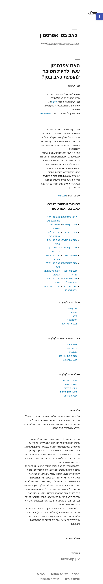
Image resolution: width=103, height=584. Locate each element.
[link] (99, 16)
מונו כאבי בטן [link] (71, 255)
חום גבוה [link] (73, 352)
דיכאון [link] (74, 316)
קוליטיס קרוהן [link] (71, 232)
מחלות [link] (76, 574)
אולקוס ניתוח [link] (71, 384)
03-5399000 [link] (46, 113)
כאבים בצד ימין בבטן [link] (67, 356)
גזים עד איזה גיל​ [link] (70, 380)
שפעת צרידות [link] (70, 396)
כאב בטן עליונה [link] (70, 360)
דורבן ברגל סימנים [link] (68, 392)
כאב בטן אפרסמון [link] (69, 263)
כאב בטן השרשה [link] (69, 224)
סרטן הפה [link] (72, 308)
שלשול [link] (74, 312)
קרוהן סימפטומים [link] (69, 217)
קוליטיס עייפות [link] (70, 388)
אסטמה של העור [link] (69, 324)
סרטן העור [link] (72, 320)
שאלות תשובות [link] (50, 578)
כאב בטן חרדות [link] (70, 248)
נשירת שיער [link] (71, 344)
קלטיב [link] (54, 102)
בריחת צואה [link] (71, 348)
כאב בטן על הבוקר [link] (51, 286)
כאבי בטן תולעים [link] (69, 240)
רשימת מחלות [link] (59, 574)
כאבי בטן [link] (62, 196)
